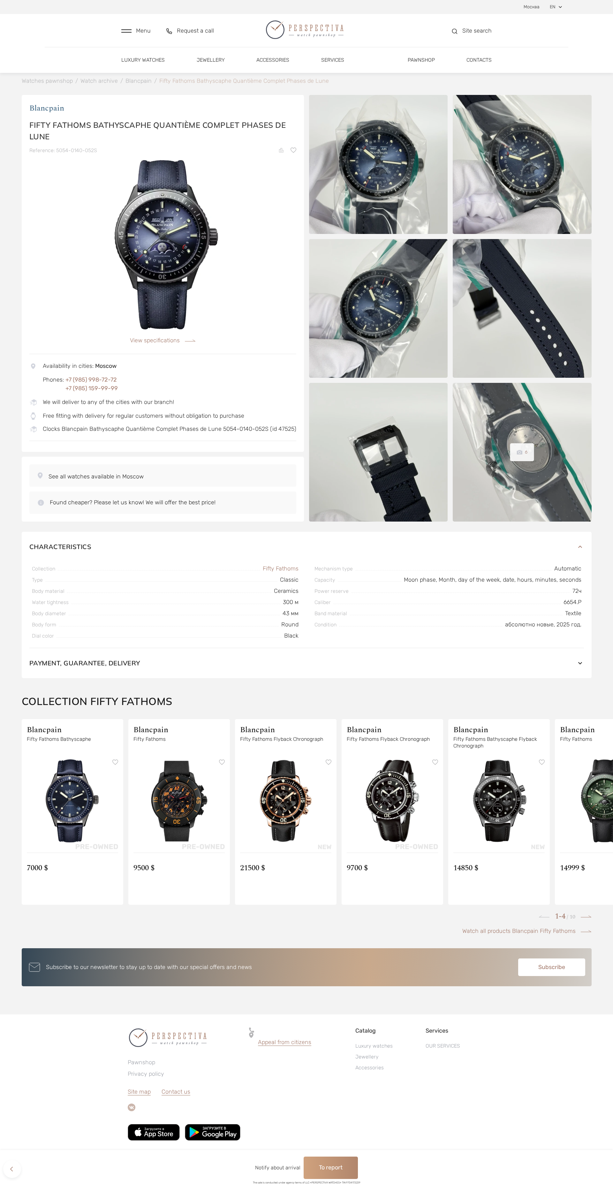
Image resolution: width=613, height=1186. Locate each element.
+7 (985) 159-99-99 (91, 388)
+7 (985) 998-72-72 (91, 379)
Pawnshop (421, 60)
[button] (136, 31)
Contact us (176, 1091)
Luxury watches (143, 60)
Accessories (272, 60)
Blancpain (46, 108)
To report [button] (331, 1167)
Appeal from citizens (284, 1042)
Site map (139, 1091)
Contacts (479, 60)
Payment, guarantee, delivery (84, 663)
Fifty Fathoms (281, 568)
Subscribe (551, 967)
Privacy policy (146, 1073)
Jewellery (211, 60)
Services (332, 60)
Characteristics (60, 547)
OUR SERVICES (443, 1046)
